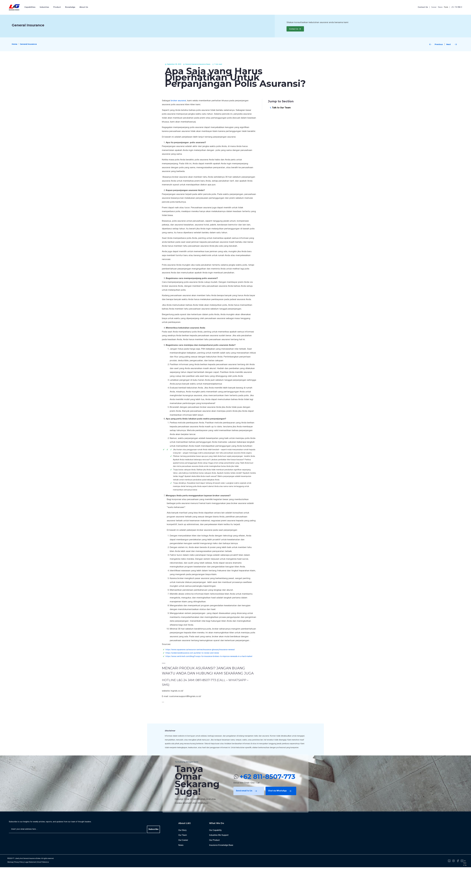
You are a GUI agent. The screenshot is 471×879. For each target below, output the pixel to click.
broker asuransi (178, 101)
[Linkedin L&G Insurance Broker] (449, 861)
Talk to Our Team (281, 108)
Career (434, 7)
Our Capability (215, 830)
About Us (83, 7)
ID (461, 7)
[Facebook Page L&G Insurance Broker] (457, 861)
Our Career (183, 840)
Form (446, 7)
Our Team (182, 835)
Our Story (182, 830)
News (440, 7)
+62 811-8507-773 (267, 776)
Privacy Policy (19, 862)
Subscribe (153, 829)
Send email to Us (244, 791)
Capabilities (29, 7)
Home (14, 44)
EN (459, 7)
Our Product (214, 840)
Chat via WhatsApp (277, 791)
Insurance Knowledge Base (221, 845)
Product (57, 7)
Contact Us (423, 7)
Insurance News (204, 64)
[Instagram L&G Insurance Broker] (453, 861)
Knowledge (70, 7)
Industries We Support (218, 835)
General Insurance (28, 44)
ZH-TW (454, 7)
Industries (44, 7)
